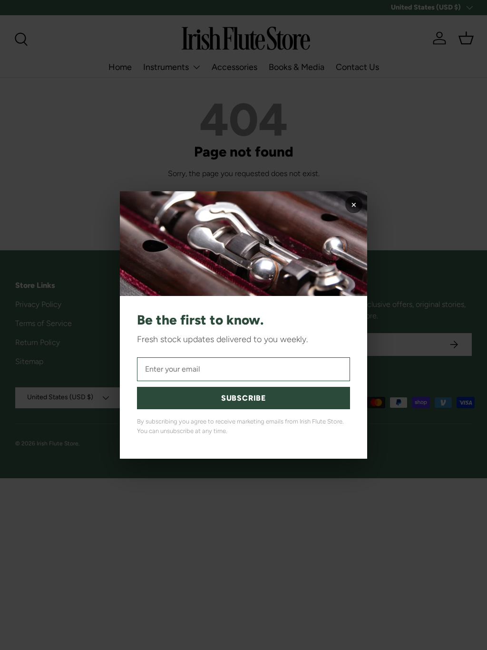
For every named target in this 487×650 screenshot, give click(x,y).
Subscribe (243, 398)
